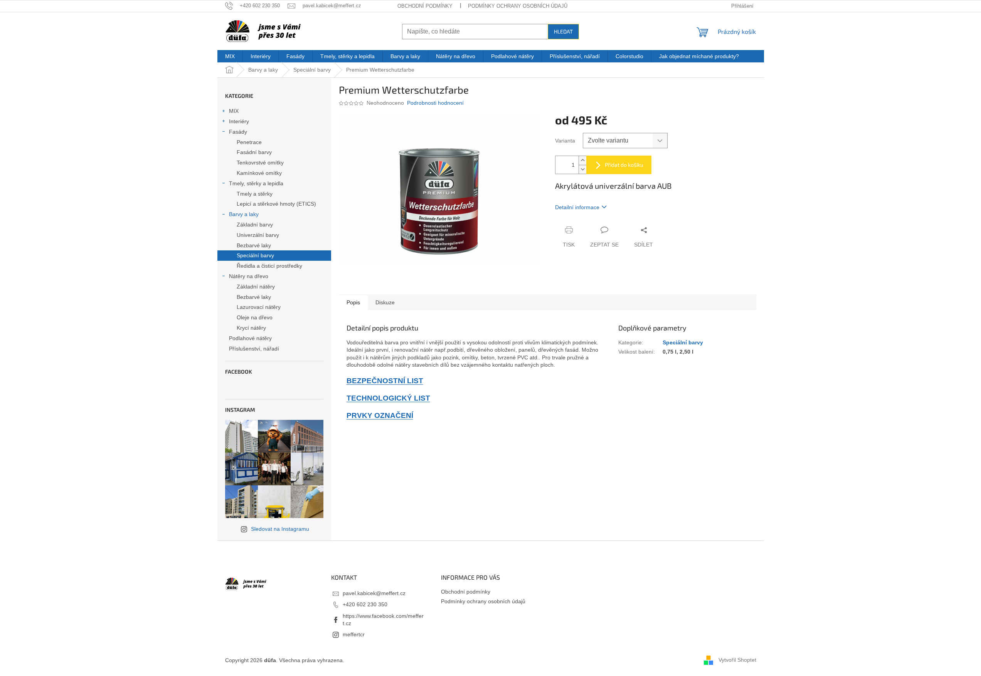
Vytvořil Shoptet (737, 660)
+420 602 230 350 (365, 604)
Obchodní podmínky (425, 6)
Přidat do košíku (624, 164)
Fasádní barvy (254, 152)
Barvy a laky (244, 214)
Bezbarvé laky (254, 245)
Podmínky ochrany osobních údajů (517, 6)
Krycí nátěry (251, 328)
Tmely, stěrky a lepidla (256, 183)
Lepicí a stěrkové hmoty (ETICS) (276, 204)
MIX (234, 111)
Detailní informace (577, 207)
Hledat (563, 31)
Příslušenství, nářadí (254, 349)
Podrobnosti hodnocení (435, 103)
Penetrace (249, 142)
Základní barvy (255, 224)
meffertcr (354, 634)
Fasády (238, 132)
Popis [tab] (353, 302)
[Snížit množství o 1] (582, 169)
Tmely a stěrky (255, 194)
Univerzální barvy (258, 235)
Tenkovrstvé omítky (260, 162)
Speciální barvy (255, 255)
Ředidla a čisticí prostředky (269, 266)
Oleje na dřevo (255, 317)
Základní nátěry (256, 286)
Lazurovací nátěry (259, 307)
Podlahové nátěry (250, 338)
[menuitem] (229, 56)
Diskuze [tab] (385, 302)
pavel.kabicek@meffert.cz (374, 593)
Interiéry (239, 121)
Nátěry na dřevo (248, 276)
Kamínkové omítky (259, 173)
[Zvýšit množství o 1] (582, 160)
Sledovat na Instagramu (280, 529)
